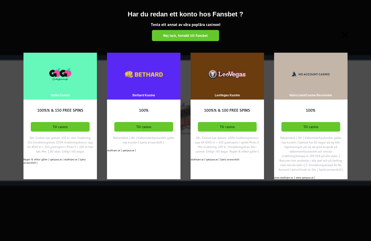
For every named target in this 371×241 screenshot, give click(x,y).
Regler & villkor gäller (35, 159)
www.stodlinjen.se (283, 177)
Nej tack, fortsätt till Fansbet (185, 35)
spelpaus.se (56, 159)
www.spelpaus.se (304, 177)
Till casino (60, 127)
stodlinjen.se (70, 159)
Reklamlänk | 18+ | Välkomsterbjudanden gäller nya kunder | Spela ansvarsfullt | (143, 140)
